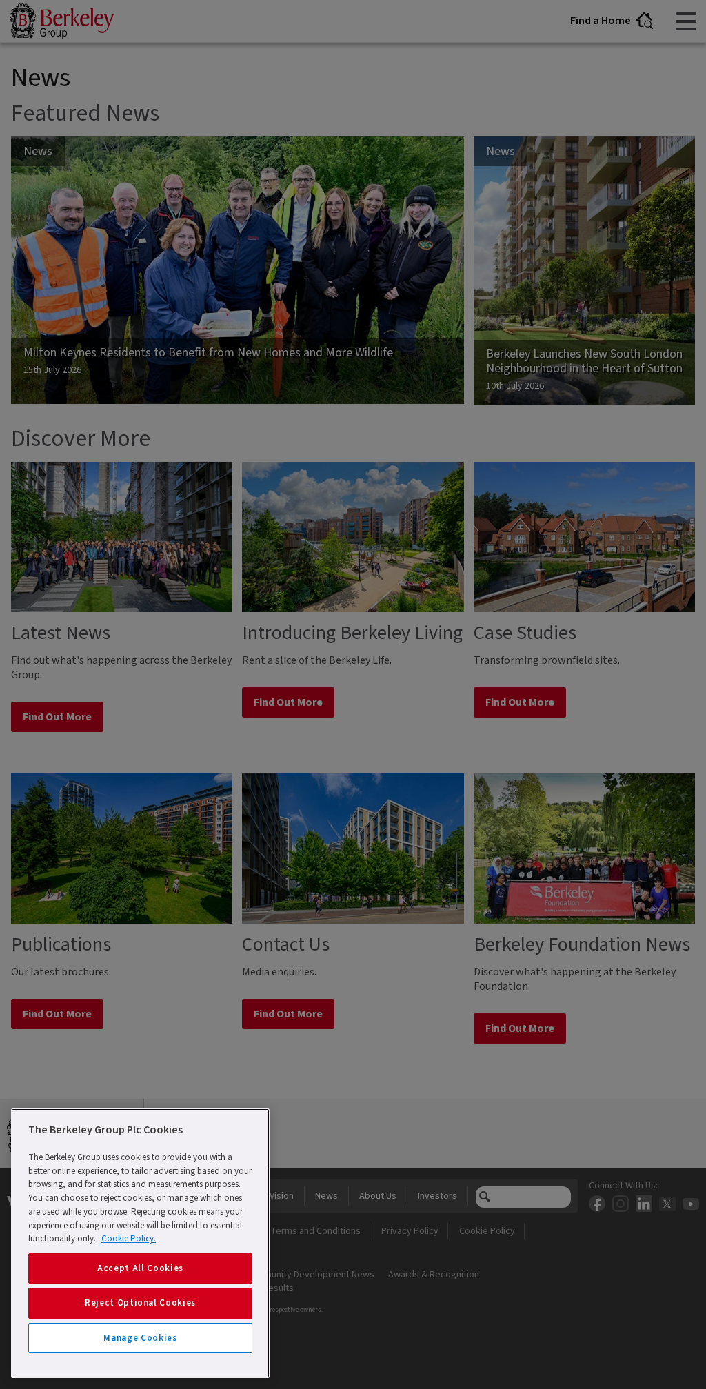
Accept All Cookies (140, 1268)
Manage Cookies (139, 1338)
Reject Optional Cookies (140, 1303)
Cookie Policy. (128, 1239)
